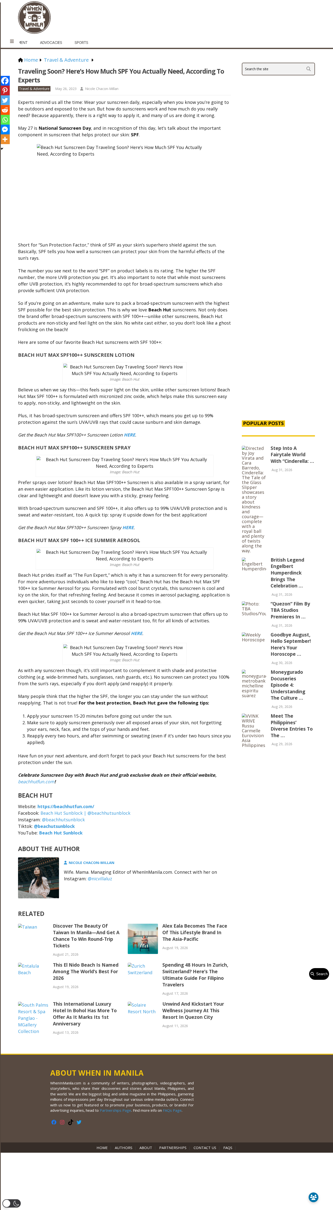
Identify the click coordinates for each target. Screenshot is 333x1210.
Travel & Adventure (34, 88)
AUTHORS (123, 1147)
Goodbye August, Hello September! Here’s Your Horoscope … (291, 644)
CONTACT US (205, 1147)
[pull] (12, 41)
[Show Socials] (313, 1197)
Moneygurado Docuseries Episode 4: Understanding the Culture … (288, 685)
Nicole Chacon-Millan (101, 88)
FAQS (227, 1147)
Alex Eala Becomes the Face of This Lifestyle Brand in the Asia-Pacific (194, 932)
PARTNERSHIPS (172, 1147)
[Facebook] (5, 81)
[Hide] (2, 149)
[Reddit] (5, 110)
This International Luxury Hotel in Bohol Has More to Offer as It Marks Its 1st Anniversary (85, 1014)
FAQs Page (172, 1110)
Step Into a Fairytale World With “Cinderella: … (292, 454)
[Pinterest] (5, 90)
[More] (5, 139)
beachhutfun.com (36, 781)
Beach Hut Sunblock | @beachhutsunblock (85, 813)
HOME (103, 1147)
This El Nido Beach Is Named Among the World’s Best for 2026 (85, 971)
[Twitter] (5, 100)
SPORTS (81, 42)
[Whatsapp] (5, 120)
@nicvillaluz (100, 879)
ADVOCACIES (51, 42)
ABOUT (145, 1147)
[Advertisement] (278, 332)
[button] (11, 1203)
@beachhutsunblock (63, 820)
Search (321, 974)
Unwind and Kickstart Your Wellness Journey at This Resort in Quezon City (193, 1010)
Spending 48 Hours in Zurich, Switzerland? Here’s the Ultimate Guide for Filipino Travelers (195, 975)
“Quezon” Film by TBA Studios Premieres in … (290, 610)
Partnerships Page (115, 1110)
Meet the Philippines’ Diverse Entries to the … (292, 726)
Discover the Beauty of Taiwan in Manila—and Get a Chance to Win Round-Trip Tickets (86, 936)
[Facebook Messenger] (5, 129)
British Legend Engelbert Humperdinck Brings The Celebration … (287, 573)
